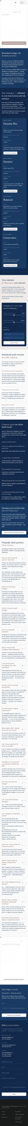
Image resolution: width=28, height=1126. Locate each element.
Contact (3, 1114)
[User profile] (21, 2)
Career (3, 1111)
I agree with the (14, 1008)
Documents (18, 1111)
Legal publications (19, 1114)
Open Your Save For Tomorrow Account (14, 43)
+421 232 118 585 (6, 1054)
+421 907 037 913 (6, 1047)
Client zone (4, 1117)
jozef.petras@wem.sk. (8, 1037)
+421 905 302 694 (6, 1056)
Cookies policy (18, 1121)
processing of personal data (18, 1008)
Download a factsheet (10, 153)
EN (15, 2)
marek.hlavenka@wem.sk (9, 1045)
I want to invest (14, 342)
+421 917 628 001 (6, 1039)
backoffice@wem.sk (7, 1052)
